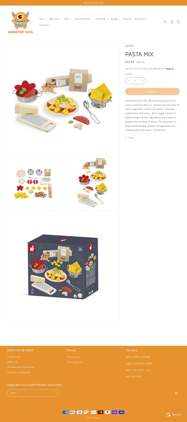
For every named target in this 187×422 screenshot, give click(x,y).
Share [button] (131, 137)
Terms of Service (74, 362)
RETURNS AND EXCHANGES (20, 367)
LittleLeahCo (96, 418)
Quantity (129, 74)
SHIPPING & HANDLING (18, 372)
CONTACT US (13, 357)
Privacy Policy (73, 357)
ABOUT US (12, 362)
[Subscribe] (56, 393)
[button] (42, 19)
